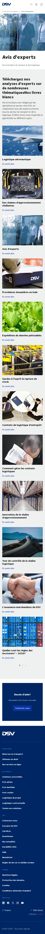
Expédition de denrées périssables (22, 335)
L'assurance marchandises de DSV (21, 607)
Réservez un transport (12, 753)
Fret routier (8, 792)
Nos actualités (8, 841)
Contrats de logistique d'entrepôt (22, 425)
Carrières (6, 831)
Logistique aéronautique (16, 159)
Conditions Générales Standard (16, 890)
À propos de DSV (10, 825)
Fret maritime (8, 787)
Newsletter (7, 857)
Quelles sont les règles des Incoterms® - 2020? (17, 651)
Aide (4, 852)
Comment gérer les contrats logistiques (18, 469)
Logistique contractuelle (13, 803)
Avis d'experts (27, 11)
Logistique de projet (11, 797)
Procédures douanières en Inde (20, 292)
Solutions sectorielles (12, 776)
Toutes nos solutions (11, 808)
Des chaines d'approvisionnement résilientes (21, 203)
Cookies (6, 885)
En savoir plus (13, 164)
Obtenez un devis (10, 759)
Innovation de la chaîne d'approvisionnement (15, 515)
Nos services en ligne (11, 764)
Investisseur (7, 836)
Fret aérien (7, 781)
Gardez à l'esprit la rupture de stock (19, 380)
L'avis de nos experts (10, 11)
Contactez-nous (22, 708)
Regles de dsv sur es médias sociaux (18, 862)
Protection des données (13, 880)
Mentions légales (10, 874)
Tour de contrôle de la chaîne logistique (19, 562)
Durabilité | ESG (9, 846)
